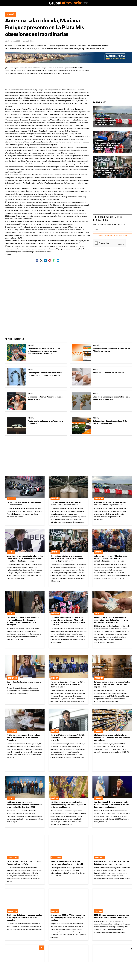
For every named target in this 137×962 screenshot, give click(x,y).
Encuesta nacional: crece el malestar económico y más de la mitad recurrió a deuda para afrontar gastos (111, 619)
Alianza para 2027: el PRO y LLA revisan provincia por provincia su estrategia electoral (68, 917)
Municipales (12, 678)
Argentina (99, 498)
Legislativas (13, 857)
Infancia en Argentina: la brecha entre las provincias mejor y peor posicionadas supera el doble (112, 684)
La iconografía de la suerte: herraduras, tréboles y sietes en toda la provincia (45, 374)
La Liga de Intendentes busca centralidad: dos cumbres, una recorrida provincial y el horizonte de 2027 (24, 804)
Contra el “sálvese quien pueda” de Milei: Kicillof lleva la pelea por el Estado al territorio (68, 737)
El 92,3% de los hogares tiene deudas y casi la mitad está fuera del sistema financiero (23, 737)
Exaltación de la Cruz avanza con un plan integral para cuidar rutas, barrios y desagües (24, 917)
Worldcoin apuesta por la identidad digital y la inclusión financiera (111, 398)
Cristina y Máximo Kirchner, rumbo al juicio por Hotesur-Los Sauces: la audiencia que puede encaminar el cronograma (23, 621)
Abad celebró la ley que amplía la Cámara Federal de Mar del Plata (24, 862)
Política (11, 552)
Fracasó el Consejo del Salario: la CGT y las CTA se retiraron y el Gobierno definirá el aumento (68, 684)
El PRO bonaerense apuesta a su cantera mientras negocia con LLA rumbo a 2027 (111, 916)
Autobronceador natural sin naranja (108, 373)
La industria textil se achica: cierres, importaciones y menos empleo (66, 503)
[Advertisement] (48, 79)
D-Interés (11, 14)
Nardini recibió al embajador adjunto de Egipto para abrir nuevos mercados (111, 862)
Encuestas (99, 613)
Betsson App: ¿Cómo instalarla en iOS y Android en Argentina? (110, 422)
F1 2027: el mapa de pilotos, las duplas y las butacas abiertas (24, 503)
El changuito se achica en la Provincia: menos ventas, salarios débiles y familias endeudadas (112, 737)
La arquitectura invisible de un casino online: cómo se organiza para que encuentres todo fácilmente (44, 351)
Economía (55, 498)
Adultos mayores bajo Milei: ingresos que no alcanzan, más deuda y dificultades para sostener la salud (110, 558)
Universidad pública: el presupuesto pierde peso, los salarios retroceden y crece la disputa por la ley (67, 558)
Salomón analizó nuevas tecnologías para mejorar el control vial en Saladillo (68, 862)
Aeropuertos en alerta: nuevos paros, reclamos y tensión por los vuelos (110, 503)
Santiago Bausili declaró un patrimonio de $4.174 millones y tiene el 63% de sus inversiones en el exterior (111, 804)
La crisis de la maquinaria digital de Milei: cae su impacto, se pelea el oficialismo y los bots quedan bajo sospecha (25, 558)
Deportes (11, 498)
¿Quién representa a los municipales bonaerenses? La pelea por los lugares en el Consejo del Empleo (68, 804)
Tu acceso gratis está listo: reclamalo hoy (107, 218)
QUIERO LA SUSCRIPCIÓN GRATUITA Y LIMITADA (112, 235)
